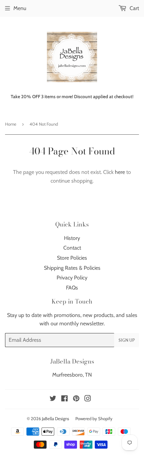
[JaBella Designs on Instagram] (87, 399)
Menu (19, 8)
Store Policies (72, 258)
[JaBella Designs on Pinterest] (76, 399)
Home (10, 124)
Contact (72, 248)
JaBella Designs (55, 418)
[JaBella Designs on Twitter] (53, 399)
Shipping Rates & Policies (72, 268)
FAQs (72, 287)
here (120, 172)
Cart (133, 8)
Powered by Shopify (94, 418)
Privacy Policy (72, 277)
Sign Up (127, 340)
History (72, 238)
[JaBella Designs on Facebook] (64, 399)
